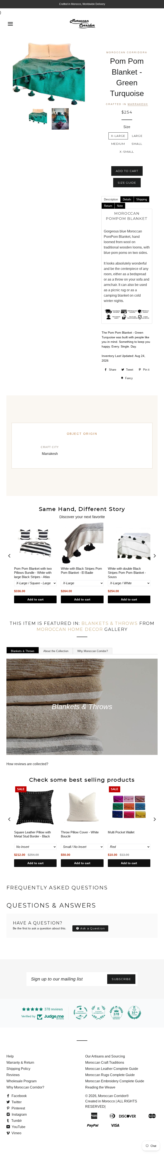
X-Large (118, 136)
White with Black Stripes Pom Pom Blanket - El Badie (81, 571)
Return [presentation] (108, 205)
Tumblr (16, 1120)
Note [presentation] (120, 205)
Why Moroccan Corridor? (92, 651)
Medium (118, 143)
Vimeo (16, 1133)
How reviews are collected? (27, 764)
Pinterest (18, 1108)
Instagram (19, 1114)
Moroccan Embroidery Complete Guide (114, 1081)
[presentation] (9, 555)
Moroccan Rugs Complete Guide (110, 1075)
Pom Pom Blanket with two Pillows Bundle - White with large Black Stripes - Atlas (33, 573)
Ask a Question (92, 928)
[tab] (110, 199)
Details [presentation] (127, 199)
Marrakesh (138, 104)
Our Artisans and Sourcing (105, 1056)
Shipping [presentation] (141, 199)
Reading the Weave (100, 1087)
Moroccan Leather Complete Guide (111, 1069)
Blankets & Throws (109, 623)
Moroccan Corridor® (113, 1096)
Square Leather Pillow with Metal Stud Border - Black (32, 834)
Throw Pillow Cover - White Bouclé (80, 834)
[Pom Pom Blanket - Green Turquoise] (38, 116)
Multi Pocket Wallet (121, 832)
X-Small (127, 151)
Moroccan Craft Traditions (104, 1062)
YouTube (18, 1127)
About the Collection (55, 651)
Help (10, 1056)
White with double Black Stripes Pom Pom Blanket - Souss (127, 573)
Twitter (16, 1102)
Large (137, 136)
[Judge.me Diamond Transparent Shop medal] (80, 1012)
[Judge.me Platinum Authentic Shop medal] (98, 1012)
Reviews (13, 1075)
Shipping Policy (18, 1069)
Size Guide (127, 182)
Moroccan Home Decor (70, 629)
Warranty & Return (20, 1062)
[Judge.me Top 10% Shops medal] (134, 1012)
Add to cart (35, 599)
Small (137, 143)
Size (126, 127)
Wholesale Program (21, 1081)
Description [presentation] (111, 199)
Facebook (19, 1096)
